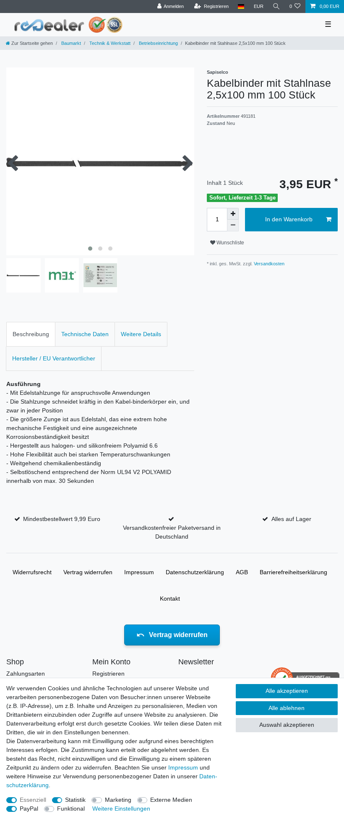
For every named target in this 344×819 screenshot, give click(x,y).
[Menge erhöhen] (233, 214)
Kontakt (170, 598)
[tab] (30, 334)
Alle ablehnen (286, 708)
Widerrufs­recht (32, 572)
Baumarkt (70, 43)
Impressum (139, 572)
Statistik (75, 799)
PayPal (29, 808)
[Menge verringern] (233, 225)
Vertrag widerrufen (87, 572)
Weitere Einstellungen (121, 808)
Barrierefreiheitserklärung (293, 572)
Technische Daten (85, 334)
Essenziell (33, 799)
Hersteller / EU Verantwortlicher (53, 358)
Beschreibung (31, 334)
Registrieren (108, 673)
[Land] (241, 6)
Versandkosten (268, 263)
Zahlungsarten (25, 673)
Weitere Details (141, 334)
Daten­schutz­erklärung (195, 572)
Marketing (118, 799)
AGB (242, 572)
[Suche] (276, 6)
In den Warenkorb (289, 219)
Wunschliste (229, 243)
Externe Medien (171, 799)
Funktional (71, 808)
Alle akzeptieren (287, 690)
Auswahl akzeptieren (286, 724)
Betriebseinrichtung (158, 43)
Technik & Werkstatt (109, 43)
